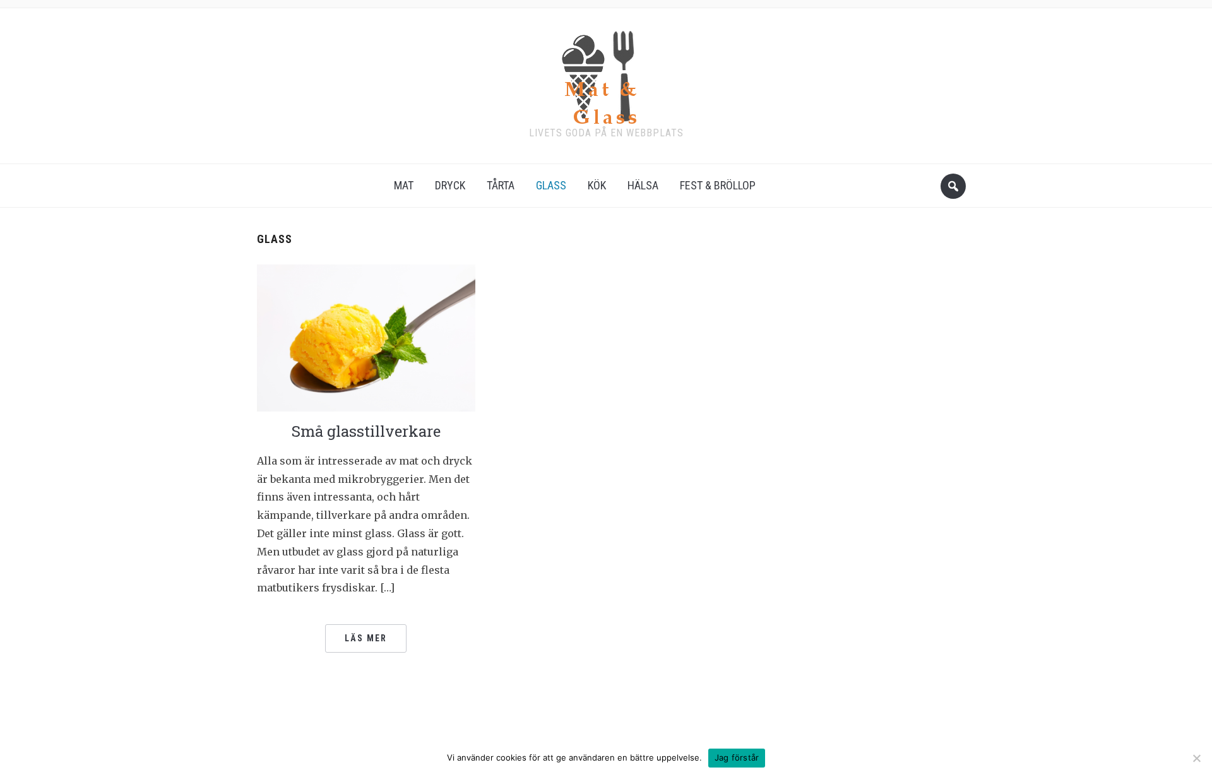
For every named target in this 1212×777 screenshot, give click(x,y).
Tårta (500, 185)
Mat (403, 185)
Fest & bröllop (718, 185)
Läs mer (366, 638)
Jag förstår (737, 757)
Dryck (450, 185)
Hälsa (642, 185)
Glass (551, 185)
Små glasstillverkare (366, 431)
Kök (597, 185)
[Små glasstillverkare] (366, 337)
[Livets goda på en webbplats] (606, 73)
